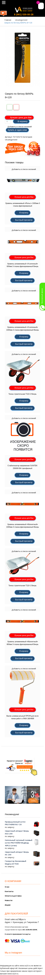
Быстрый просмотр (23, 220)
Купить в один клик (17, 130)
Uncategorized (21, 20)
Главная (7, 20)
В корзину (22, 121)
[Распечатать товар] (9, 107)
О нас (7, 887)
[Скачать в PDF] (16, 107)
